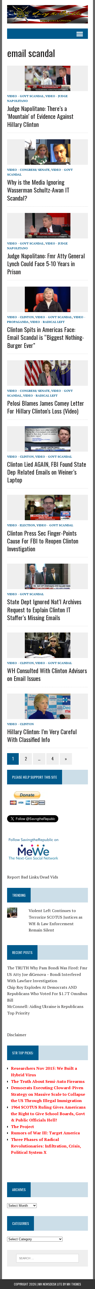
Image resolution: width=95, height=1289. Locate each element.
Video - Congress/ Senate (28, 170)
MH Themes (74, 1284)
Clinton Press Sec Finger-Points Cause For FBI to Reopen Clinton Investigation (42, 540)
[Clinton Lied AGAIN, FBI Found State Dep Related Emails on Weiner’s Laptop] (47, 448)
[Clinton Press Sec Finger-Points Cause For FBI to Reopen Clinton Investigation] (47, 517)
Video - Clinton (20, 317)
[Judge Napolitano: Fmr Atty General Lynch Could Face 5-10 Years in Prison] (47, 235)
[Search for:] (47, 1257)
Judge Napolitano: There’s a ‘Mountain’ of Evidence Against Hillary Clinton (40, 116)
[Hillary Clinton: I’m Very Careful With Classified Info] (47, 715)
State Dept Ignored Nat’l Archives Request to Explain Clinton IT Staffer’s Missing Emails (44, 609)
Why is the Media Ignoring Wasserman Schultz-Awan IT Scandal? (38, 189)
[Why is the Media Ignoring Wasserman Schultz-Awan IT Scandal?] (47, 161)
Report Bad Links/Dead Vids (32, 877)
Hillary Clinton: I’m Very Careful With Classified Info (42, 735)
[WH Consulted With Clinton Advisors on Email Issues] (47, 654)
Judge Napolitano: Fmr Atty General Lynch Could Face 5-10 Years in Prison (46, 263)
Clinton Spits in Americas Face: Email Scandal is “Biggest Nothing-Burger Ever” (45, 337)
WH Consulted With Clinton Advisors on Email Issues (47, 674)
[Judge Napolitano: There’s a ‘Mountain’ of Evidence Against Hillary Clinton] (47, 87)
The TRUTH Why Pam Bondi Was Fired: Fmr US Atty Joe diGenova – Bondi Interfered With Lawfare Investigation (47, 974)
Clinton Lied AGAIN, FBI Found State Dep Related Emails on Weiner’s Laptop (46, 471)
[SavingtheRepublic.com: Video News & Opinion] (47, 14)
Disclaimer (16, 1034)
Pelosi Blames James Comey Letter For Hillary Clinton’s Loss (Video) (45, 406)
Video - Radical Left (47, 322)
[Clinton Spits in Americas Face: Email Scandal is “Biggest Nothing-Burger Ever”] (47, 308)
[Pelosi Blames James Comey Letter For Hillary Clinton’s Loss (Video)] (47, 382)
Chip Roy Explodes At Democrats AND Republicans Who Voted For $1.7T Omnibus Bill (47, 993)
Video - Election (21, 525)
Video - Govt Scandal (25, 96)
